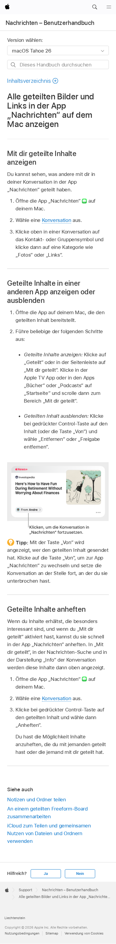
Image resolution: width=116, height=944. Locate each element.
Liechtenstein (14, 918)
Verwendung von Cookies (84, 933)
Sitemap (52, 933)
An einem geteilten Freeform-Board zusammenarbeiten (47, 812)
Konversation (56, 220)
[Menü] (109, 7)
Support (25, 890)
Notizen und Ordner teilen (36, 799)
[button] (94, 7)
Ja (46, 874)
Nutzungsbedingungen (22, 933)
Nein (80, 874)
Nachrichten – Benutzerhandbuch (50, 22)
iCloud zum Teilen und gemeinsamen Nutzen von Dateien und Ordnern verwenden (49, 833)
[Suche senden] (13, 65)
